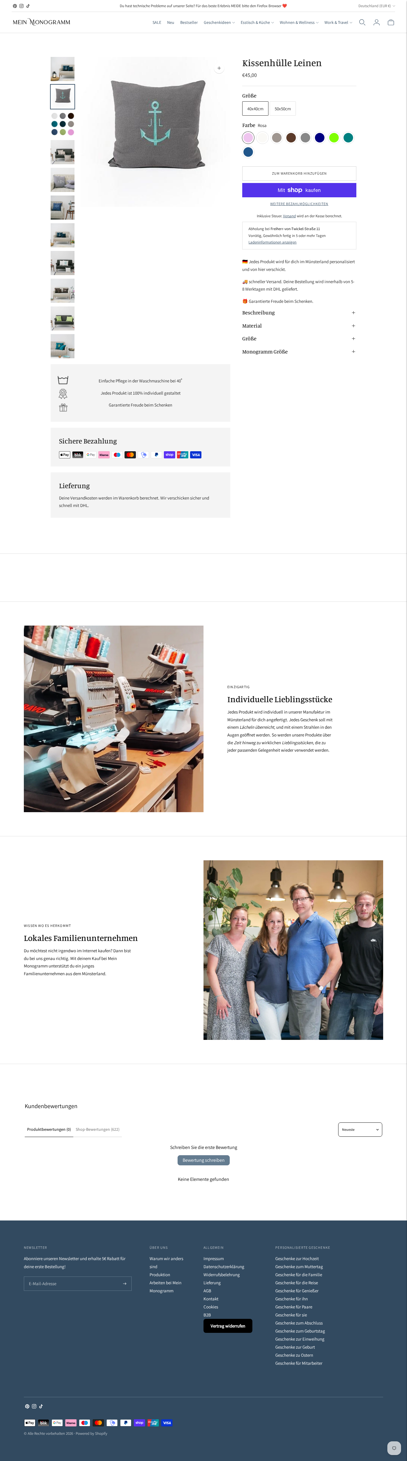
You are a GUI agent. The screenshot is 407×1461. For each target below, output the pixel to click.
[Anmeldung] (376, 22)
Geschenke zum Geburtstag (300, 1331)
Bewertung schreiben (204, 1160)
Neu (170, 22)
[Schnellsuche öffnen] (362, 22)
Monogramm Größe (265, 351)
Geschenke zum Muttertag (299, 1266)
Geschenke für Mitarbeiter (298, 1363)
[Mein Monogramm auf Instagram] (21, 6)
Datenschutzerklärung (224, 1266)
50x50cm (283, 108)
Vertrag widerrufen (228, 1326)
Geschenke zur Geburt (295, 1347)
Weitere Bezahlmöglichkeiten (299, 203)
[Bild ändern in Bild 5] (62, 180)
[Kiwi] (334, 138)
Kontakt (211, 1299)
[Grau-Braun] (277, 138)
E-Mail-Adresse (41, 1276)
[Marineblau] (320, 138)
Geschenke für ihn (291, 1299)
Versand (289, 215)
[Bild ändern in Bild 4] (62, 152)
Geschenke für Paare (293, 1307)
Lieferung (212, 1282)
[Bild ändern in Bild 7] (62, 235)
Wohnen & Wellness (297, 22)
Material (252, 325)
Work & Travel (336, 22)
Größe (249, 95)
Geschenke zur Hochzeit (297, 1258)
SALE (157, 22)
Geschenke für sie (291, 1315)
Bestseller (189, 22)
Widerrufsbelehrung (222, 1274)
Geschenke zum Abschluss (299, 1323)
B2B (207, 1315)
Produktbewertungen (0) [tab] (49, 1129)
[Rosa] (248, 138)
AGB (207, 1291)
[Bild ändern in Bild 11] (62, 346)
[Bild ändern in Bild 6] (62, 208)
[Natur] (262, 138)
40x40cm (255, 108)
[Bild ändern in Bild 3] (62, 124)
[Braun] (291, 138)
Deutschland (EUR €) (374, 5)
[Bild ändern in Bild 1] (62, 69)
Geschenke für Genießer (297, 1291)
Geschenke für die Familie (298, 1274)
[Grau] (305, 138)
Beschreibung (258, 312)
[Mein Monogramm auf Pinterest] (15, 6)
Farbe (248, 125)
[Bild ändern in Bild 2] (62, 97)
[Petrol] (348, 138)
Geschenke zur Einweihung (299, 1339)
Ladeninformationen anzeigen (272, 242)
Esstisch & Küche (255, 22)
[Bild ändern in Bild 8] (62, 263)
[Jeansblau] (248, 152)
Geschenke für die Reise (296, 1282)
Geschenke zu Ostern (294, 1355)
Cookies (211, 1307)
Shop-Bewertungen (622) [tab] (97, 1129)
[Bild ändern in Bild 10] (62, 318)
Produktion (160, 1274)
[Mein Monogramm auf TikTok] (28, 6)
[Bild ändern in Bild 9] (62, 291)
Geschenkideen (217, 22)
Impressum (214, 1258)
